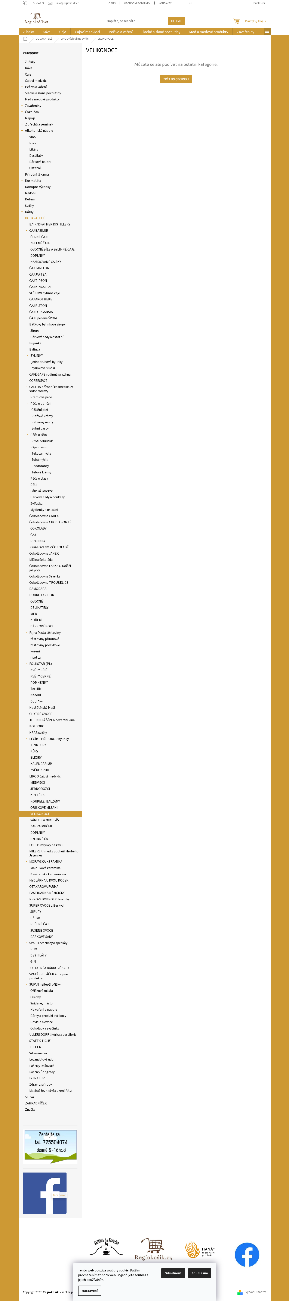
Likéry (33, 149)
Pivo (32, 143)
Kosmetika (33, 180)
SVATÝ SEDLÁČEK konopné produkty (48, 976)
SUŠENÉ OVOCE (41, 930)
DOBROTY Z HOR (41, 595)
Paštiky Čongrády (42, 1072)
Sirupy (34, 330)
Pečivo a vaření (36, 87)
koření (35, 651)
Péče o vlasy (39, 478)
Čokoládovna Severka (44, 576)
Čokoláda (32, 112)
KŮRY (34, 751)
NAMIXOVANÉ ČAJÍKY (45, 262)
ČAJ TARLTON (39, 268)
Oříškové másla (41, 990)
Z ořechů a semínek (39, 124)
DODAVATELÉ (35, 218)
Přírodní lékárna (37, 174)
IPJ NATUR (37, 1078)
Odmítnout (173, 1273)
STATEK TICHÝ (39, 1040)
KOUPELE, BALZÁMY (45, 801)
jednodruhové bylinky (46, 362)
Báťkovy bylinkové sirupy (47, 324)
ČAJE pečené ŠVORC (43, 318)
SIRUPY (35, 911)
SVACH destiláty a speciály (48, 943)
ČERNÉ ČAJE (39, 237)
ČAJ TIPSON (38, 280)
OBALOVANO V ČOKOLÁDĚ (49, 547)
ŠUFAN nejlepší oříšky (45, 984)
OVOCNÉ (36, 601)
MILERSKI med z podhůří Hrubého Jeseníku (54, 853)
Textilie (35, 688)
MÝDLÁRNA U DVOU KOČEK (48, 880)
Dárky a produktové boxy (48, 1015)
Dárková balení (40, 162)
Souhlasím (199, 1273)
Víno (32, 137)
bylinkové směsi (43, 368)
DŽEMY (35, 918)
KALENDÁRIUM (41, 763)
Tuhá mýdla (39, 459)
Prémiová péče (41, 397)
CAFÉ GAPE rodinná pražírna (50, 374)
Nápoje (30, 118)
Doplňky (36, 701)
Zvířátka (36, 503)
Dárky (29, 212)
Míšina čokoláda (41, 559)
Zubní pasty (40, 428)
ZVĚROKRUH (39, 770)
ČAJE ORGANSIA (41, 312)
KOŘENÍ (36, 620)
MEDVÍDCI (37, 782)
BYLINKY (36, 355)
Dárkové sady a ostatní (46, 337)
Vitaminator (38, 1053)
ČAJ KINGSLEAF (40, 287)
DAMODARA (37, 588)
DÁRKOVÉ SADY (41, 936)
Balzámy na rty (42, 422)
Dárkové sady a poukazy (47, 497)
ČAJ (33, 535)
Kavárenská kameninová (48, 874)
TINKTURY (38, 745)
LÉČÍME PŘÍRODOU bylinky (49, 739)
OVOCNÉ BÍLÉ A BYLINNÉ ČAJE (52, 249)
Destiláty (36, 155)
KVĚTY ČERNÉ (40, 676)
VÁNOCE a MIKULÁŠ (44, 820)
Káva (28, 68)
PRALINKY (37, 541)
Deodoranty (40, 466)
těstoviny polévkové (45, 645)
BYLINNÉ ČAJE (40, 839)
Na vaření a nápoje (43, 1009)
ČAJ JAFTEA (37, 274)
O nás (112, 3)
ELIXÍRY (35, 757)
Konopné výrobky (37, 187)
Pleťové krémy (42, 416)
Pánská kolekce (41, 491)
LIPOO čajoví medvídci (45, 776)
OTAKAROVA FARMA (43, 886)
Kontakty (165, 3)
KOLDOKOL (37, 726)
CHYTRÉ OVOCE (40, 714)
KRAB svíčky (38, 732)
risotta (35, 657)
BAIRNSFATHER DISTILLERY (49, 224)
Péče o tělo (38, 435)
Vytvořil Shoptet (256, 1292)
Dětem (30, 199)
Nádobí (30, 193)
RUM (33, 949)
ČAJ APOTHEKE (40, 299)
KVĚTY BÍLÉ (38, 670)
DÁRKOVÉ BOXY (41, 626)
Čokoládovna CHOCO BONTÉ (50, 522)
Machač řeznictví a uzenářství (50, 1090)
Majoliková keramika (45, 868)
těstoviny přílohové (44, 639)
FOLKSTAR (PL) (40, 663)
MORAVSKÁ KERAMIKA (45, 861)
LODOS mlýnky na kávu (45, 845)
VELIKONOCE (40, 814)
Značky (30, 1109)
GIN (33, 961)
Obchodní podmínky (137, 3)
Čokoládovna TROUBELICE (48, 582)
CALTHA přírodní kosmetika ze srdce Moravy (51, 389)
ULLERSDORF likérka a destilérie (53, 1034)
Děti (33, 484)
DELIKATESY (39, 607)
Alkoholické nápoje (39, 130)
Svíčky (29, 205)
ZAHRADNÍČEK (41, 826)
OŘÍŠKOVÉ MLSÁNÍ (44, 807)
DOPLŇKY (37, 255)
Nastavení (90, 1290)
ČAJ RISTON (38, 305)
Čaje (28, 74)
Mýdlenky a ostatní (44, 509)
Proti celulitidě (42, 441)
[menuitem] (28, 32)
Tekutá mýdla (41, 453)
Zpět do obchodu (176, 79)
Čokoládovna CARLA (44, 516)
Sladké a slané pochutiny (43, 93)
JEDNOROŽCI (40, 788)
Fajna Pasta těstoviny (45, 632)
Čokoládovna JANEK (44, 553)
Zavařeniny (33, 105)
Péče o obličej (40, 403)
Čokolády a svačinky (44, 1028)
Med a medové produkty (42, 99)
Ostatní (35, 168)
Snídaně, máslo (41, 1003)
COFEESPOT (38, 380)
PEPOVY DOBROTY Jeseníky (49, 899)
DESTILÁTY (38, 955)
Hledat (176, 21)
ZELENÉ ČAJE (40, 243)
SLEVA (29, 1097)
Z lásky (30, 62)
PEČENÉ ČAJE (40, 924)
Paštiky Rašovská (41, 1066)
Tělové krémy (41, 472)
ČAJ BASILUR (38, 230)
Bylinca (34, 349)
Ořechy (35, 997)
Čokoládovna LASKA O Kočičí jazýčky (50, 568)
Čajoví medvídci (36, 80)
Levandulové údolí (42, 1059)
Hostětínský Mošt (42, 707)
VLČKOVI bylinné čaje (44, 293)
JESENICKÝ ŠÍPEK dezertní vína (52, 720)
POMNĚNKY (39, 682)
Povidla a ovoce (41, 1022)
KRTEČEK (37, 795)
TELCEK (35, 1047)
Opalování (38, 447)
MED (33, 614)
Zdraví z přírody (40, 1084)
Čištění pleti (40, 409)
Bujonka (35, 343)
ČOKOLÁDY (38, 528)
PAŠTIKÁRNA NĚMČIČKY (47, 893)
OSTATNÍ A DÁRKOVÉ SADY (49, 968)
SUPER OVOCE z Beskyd (46, 905)
